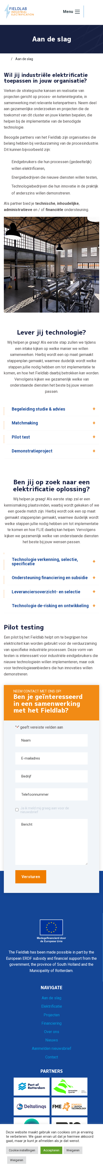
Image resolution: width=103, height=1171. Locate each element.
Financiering (51, 1023)
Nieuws (51, 1040)
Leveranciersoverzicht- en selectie (46, 591)
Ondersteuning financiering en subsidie (50, 577)
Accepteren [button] (51, 1150)
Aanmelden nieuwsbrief (51, 1048)
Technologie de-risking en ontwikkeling (50, 605)
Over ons (51, 1031)
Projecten (52, 1015)
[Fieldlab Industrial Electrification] (19, 11)
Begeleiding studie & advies (38, 409)
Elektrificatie (51, 1006)
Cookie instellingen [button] (22, 1150)
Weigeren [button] (73, 1150)
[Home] (6, 59)
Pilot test (21, 437)
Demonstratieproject (32, 451)
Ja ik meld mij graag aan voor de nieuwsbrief (44, 810)
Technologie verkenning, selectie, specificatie (45, 561)
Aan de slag (51, 998)
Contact (51, 1057)
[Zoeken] (91, 12)
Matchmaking (25, 423)
